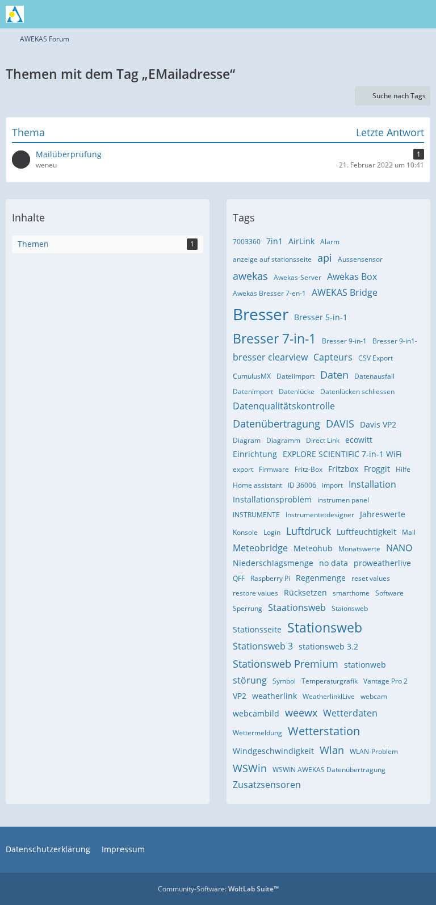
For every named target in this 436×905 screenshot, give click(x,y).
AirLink (301, 241)
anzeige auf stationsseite (272, 259)
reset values (370, 578)
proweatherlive (382, 563)
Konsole (245, 532)
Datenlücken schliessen (357, 391)
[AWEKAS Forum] (14, 14)
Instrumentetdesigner (320, 514)
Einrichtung (255, 454)
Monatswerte (359, 549)
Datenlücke (297, 391)
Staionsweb (350, 608)
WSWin (250, 768)
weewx (301, 712)
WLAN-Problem (374, 751)
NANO (399, 548)
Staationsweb (297, 607)
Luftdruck (308, 531)
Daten (334, 375)
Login (271, 532)
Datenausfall (374, 376)
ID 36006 (302, 485)
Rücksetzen (305, 592)
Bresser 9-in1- (394, 341)
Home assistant (257, 485)
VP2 (239, 695)
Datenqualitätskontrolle (284, 406)
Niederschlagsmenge (273, 563)
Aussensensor (360, 259)
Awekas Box (352, 276)
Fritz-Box (308, 469)
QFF (239, 578)
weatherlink (274, 695)
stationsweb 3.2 (328, 646)
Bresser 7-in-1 (274, 338)
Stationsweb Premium (285, 664)
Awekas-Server (297, 277)
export (243, 469)
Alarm (329, 241)
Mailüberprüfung (69, 154)
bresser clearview (270, 357)
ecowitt (358, 439)
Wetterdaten (350, 713)
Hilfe (403, 469)
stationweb (365, 664)
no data (333, 563)
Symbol (284, 681)
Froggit (377, 468)
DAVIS (340, 423)
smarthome (351, 593)
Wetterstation (324, 731)
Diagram (247, 440)
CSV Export (375, 358)
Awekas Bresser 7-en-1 (269, 293)
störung (250, 680)
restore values (255, 593)
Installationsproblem (272, 499)
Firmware (274, 469)
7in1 (274, 241)
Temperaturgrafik (329, 681)
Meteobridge (260, 548)
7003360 (247, 241)
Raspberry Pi (270, 578)
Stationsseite (257, 629)
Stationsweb (324, 627)
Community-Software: (218, 889)
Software (389, 593)
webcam (373, 696)
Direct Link (322, 440)
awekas (250, 276)
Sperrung (247, 608)
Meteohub (313, 548)
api (324, 258)
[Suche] (364, 14)
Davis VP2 (378, 424)
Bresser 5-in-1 (320, 317)
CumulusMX (252, 376)
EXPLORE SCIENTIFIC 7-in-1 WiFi (342, 454)
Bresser (260, 314)
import (332, 485)
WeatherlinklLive (329, 696)
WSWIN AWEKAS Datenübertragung (328, 769)
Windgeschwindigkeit (273, 750)
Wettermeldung (257, 733)
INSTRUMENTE (256, 514)
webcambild (256, 713)
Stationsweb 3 (263, 646)
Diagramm (283, 440)
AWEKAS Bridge (345, 292)
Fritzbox (343, 468)
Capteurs (333, 357)
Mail (409, 532)
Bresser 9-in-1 (344, 341)
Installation (372, 484)
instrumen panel (343, 500)
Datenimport (253, 391)
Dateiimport (295, 376)
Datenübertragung (276, 423)
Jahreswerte (382, 514)
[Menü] (421, 14)
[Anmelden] (393, 14)
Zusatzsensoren (267, 784)
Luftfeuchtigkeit (366, 531)
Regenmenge (321, 577)
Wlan (332, 750)
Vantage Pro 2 (385, 681)
